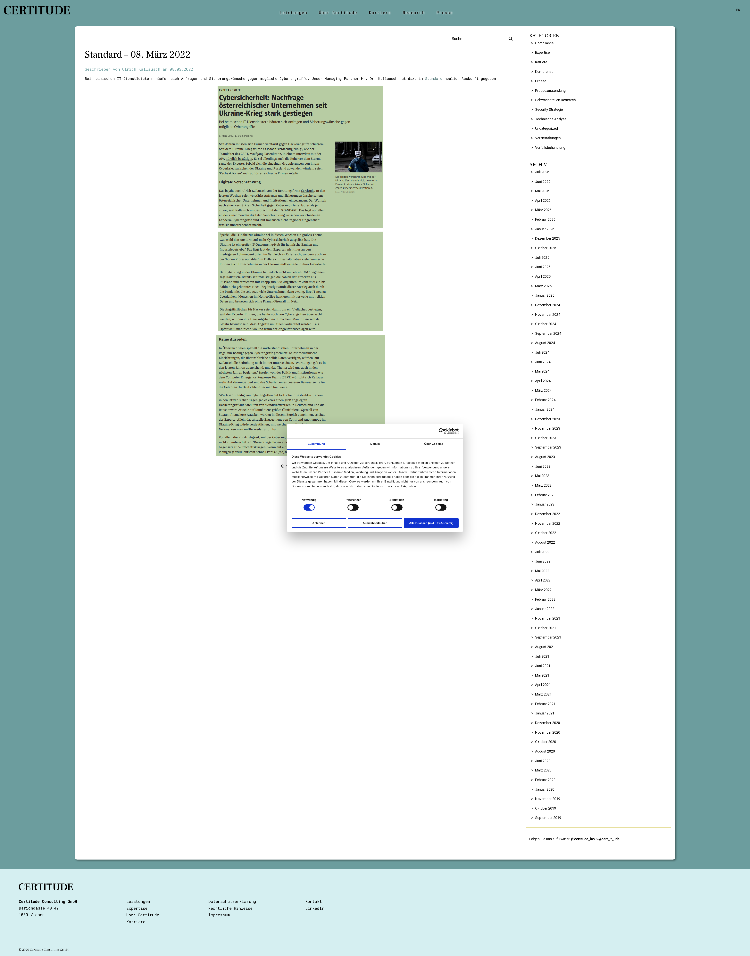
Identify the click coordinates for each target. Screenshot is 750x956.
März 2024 (543, 390)
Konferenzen (545, 72)
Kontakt (313, 901)
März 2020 (543, 770)
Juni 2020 (542, 761)
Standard (433, 78)
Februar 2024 (545, 400)
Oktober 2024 (545, 324)
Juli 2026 (542, 172)
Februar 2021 (545, 704)
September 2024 (548, 333)
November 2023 (547, 428)
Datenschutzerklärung (232, 901)
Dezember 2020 (547, 723)
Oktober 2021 (545, 628)
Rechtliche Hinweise (230, 908)
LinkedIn (314, 908)
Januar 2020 (544, 789)
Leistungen (293, 12)
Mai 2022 (542, 571)
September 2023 (548, 447)
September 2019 (548, 818)
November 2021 (547, 618)
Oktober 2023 (545, 438)
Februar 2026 (545, 219)
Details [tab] (375, 443)
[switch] (353, 507)
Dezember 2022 (547, 514)
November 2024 (547, 314)
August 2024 (545, 343)
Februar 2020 (545, 780)
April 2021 (543, 685)
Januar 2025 (544, 295)
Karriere (380, 12)
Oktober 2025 (545, 248)
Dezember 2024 (547, 305)
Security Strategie (549, 109)
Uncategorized (546, 128)
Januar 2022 (544, 609)
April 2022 (543, 580)
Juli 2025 (542, 257)
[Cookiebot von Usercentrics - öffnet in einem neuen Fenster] (441, 431)
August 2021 (545, 647)
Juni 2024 (542, 362)
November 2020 (547, 732)
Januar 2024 (544, 409)
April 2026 (543, 200)
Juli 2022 (542, 552)
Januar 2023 (544, 504)
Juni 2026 (542, 181)
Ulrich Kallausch (141, 69)
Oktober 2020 (545, 742)
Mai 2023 (542, 476)
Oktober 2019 (545, 808)
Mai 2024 (542, 371)
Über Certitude (338, 12)
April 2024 (543, 381)
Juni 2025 (542, 267)
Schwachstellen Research (555, 100)
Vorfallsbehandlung (550, 147)
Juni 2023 (542, 466)
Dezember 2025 (547, 238)
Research (414, 12)
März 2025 (543, 286)
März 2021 (543, 694)
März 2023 (543, 485)
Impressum (219, 914)
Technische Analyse (551, 119)
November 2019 (547, 799)
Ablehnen (318, 523)
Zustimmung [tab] (316, 443)
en (738, 10)
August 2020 (545, 751)
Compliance (544, 43)
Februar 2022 (545, 599)
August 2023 (545, 457)
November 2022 (547, 523)
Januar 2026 (544, 229)
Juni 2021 (542, 666)
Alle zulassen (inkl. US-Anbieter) (431, 523)
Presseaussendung (550, 90)
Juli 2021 (542, 656)
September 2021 (548, 637)
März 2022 (543, 590)
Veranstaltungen (548, 138)
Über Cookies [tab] (433, 443)
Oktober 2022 (545, 533)
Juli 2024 (542, 352)
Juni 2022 (542, 561)
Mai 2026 (542, 191)
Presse (445, 12)
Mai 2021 (542, 675)
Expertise (542, 52)
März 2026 (543, 210)
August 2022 (545, 542)
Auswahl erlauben (375, 523)
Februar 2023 (545, 495)
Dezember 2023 (547, 419)
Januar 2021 (544, 713)
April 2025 (543, 276)
